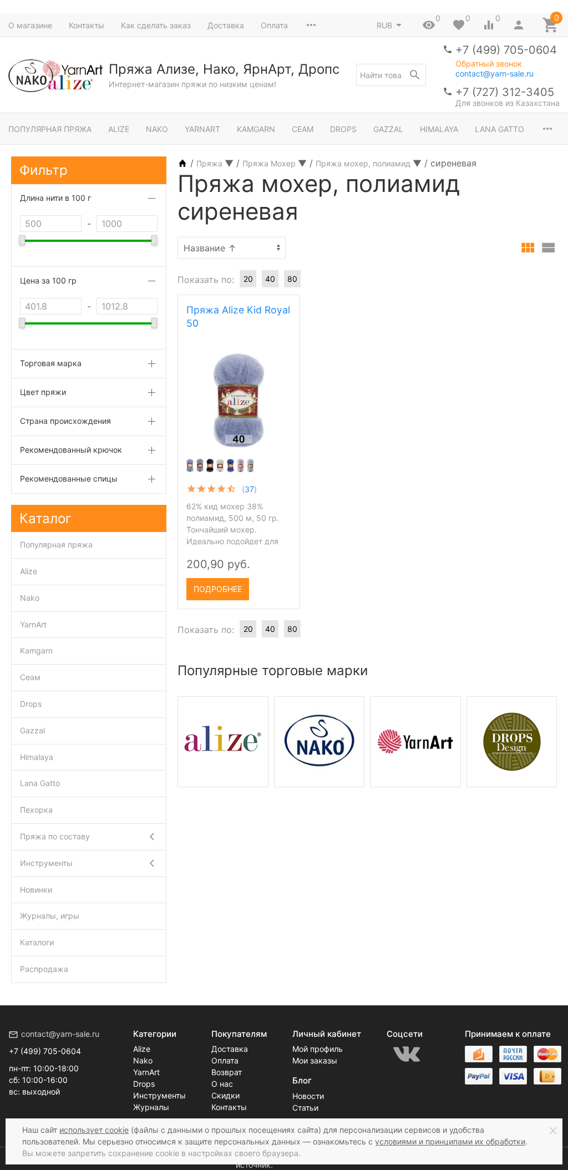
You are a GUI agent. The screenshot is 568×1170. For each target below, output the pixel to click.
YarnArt (202, 129)
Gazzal (388, 129)
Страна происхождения (65, 421)
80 (292, 278)
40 (270, 278)
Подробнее (218, 589)
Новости (308, 1096)
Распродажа (44, 969)
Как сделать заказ (156, 25)
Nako (157, 129)
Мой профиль (317, 1048)
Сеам (302, 129)
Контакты (86, 25)
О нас (222, 1083)
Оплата (274, 25)
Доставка (225, 25)
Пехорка (36, 809)
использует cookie (94, 1129)
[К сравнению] (262, 585)
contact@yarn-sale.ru (494, 73)
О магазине (30, 25)
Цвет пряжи (43, 392)
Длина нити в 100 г (55, 197)
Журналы (151, 1107)
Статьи (305, 1107)
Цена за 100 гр (48, 280)
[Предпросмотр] (239, 400)
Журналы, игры (49, 915)
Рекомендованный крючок (71, 449)
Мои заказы (314, 1060)
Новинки (36, 889)
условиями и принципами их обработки (450, 1141)
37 (249, 489)
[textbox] (391, 75)
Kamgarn (256, 129)
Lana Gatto (499, 129)
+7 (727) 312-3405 (504, 92)
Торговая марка (51, 363)
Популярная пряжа (50, 129)
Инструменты (46, 863)
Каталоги (37, 942)
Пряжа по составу (55, 836)
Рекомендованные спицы (69, 478)
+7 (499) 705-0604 (506, 50)
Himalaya (439, 129)
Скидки (225, 1095)
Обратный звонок (488, 64)
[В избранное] (281, 585)
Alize (118, 129)
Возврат (226, 1072)
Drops (343, 129)
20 (248, 278)
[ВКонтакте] (406, 1054)
